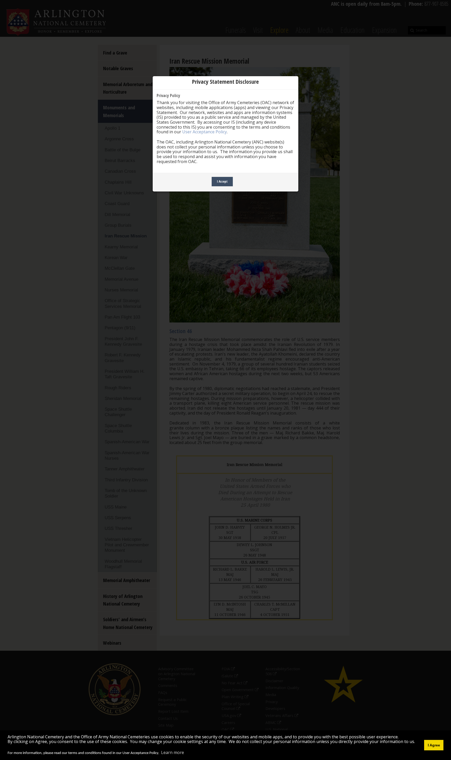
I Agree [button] (434, 745)
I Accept (222, 181)
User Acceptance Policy (204, 132)
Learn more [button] (172, 752)
